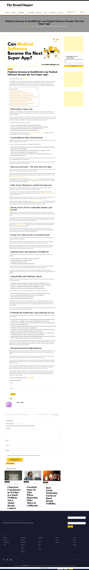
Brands (7, 12)
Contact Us (60, 12)
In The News (52, 12)
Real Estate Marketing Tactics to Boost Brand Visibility (51, 495)
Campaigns (21, 12)
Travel (39, 549)
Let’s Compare (30, 12)
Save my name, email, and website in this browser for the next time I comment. (24, 455)
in (7, 559)
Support (74, 544)
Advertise (58, 542)
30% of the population (37, 201)
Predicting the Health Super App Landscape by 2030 (23, 103)
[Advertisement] (73, 43)
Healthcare (23, 551)
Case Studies (6, 542)
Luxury (39, 540)
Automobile (23, 537)
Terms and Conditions (44, 567)
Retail (39, 542)
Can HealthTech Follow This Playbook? (20, 92)
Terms (74, 537)
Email (7, 445)
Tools (45, 12)
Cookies (74, 542)
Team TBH (25, 78)
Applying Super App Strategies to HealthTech (21, 100)
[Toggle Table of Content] (36, 89)
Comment (8, 428)
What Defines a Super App (17, 90)
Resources (39, 12)
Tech (39, 547)
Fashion (22, 544)
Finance (22, 547)
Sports (39, 544)
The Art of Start (72, 565)
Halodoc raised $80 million (20, 224)
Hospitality (40, 537)
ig (10, 559)
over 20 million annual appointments (46, 193)
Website (7, 450)
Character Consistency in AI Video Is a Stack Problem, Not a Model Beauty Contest (14, 498)
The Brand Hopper (19, 5)
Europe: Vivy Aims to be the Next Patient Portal (21, 98)
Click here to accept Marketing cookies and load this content (15, 459)
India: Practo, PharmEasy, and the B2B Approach (22, 95)
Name (7, 440)
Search (81, 12)
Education (23, 540)
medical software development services (36, 132)
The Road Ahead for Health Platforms (20, 104)
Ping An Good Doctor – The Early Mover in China (22, 94)
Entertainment (24, 542)
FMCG (22, 549)
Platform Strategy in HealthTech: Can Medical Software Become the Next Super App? (32, 73)
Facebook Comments (18, 423)
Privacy (74, 540)
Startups (14, 12)
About (57, 537)
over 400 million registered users (17, 176)
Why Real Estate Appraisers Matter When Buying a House (18, 414)
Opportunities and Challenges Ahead (19, 101)
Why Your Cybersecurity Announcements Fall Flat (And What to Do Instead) (47, 415)
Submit (13, 394)
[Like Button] (10, 398)
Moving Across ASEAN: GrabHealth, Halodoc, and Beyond (24, 97)
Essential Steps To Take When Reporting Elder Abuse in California (32, 496)
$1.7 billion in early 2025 (33, 178)
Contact (57, 540)
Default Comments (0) (10, 423)
